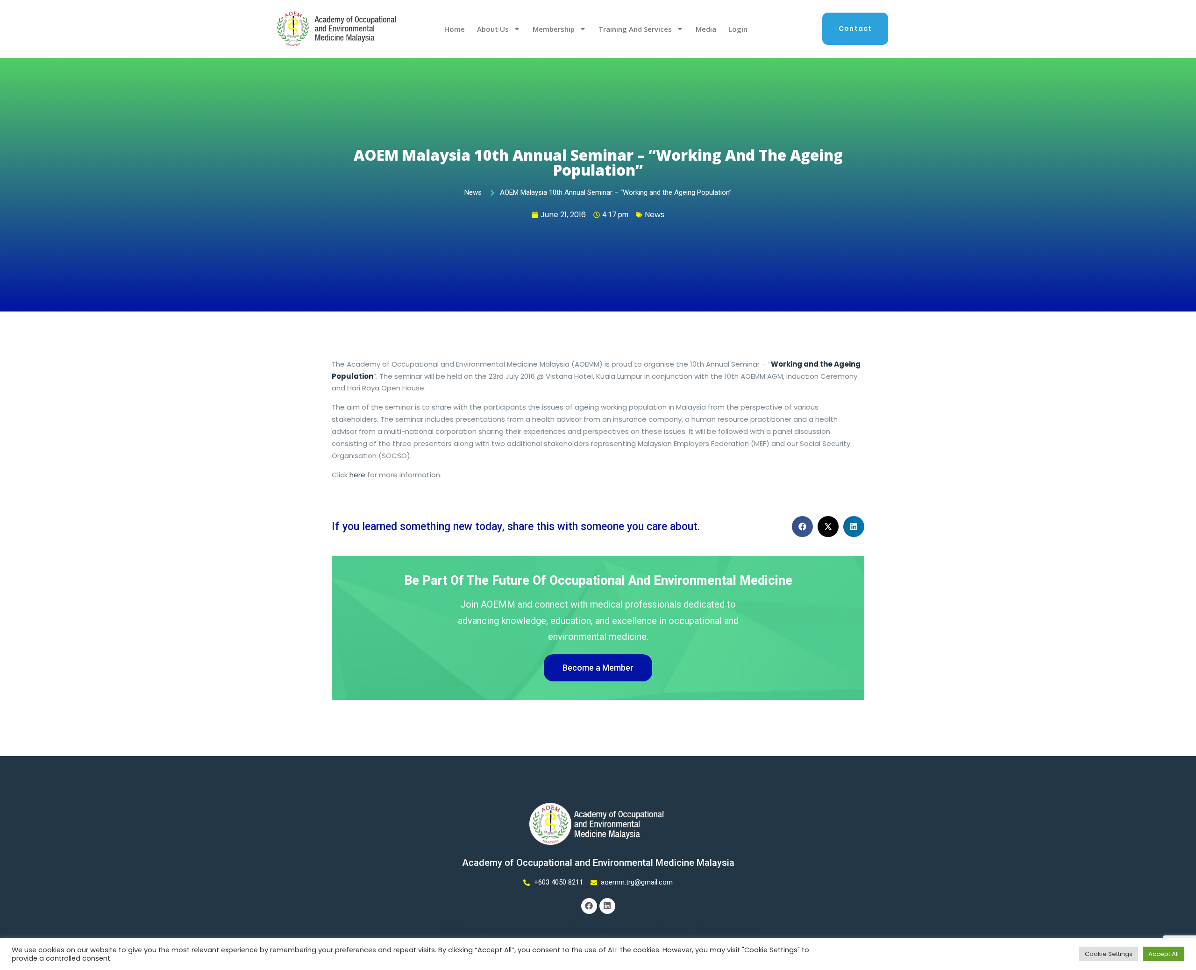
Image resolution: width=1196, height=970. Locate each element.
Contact (855, 28)
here (357, 475)
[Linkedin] (607, 906)
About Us (493, 29)
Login (738, 29)
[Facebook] (589, 906)
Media (706, 29)
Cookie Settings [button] (1108, 953)
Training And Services (635, 29)
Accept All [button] (1163, 953)
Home (454, 29)
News (654, 214)
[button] (802, 526)
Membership (554, 29)
